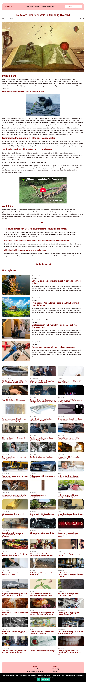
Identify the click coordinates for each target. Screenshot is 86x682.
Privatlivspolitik (45, 679)
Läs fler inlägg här (43, 264)
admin (43, 275)
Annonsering (29, 6)
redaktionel (80, 19)
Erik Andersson (45, 342)
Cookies (43, 6)
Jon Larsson (18, 19)
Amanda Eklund (45, 319)
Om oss (37, 6)
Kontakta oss (51, 6)
